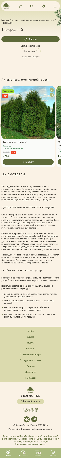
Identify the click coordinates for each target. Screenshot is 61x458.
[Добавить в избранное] (52, 90)
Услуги (30, 342)
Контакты (30, 378)
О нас (31, 331)
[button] (3, 125)
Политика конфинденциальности (36, 429)
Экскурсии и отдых (30, 360)
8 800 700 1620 (30, 395)
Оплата (31, 366)
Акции (30, 337)
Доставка (30, 372)
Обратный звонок (30, 401)
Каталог (30, 348)
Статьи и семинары (30, 354)
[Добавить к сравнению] (52, 95)
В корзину (28, 161)
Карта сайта (14, 429)
